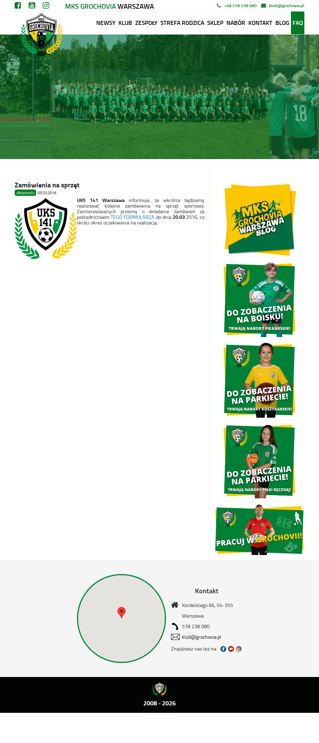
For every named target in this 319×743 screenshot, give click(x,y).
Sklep (215, 22)
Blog (282, 22)
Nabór (235, 22)
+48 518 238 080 (240, 5)
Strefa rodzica (182, 22)
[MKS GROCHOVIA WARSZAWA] (40, 23)
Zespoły (146, 22)
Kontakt (260, 22)
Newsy (105, 22)
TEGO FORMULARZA (133, 217)
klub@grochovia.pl (286, 5)
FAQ (298, 22)
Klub (125, 22)
